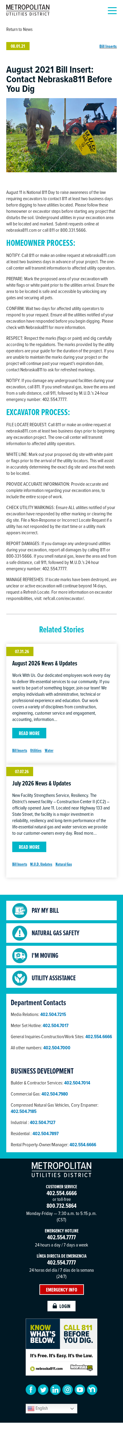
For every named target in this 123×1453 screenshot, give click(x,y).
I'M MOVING (45, 955)
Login (64, 1306)
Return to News (19, 29)
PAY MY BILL (45, 910)
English (41, 1408)
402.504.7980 (54, 1093)
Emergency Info (61, 1289)
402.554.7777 (61, 1237)
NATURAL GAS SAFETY (55, 933)
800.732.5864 (61, 1205)
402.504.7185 (23, 1111)
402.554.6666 (83, 1144)
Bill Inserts (108, 46)
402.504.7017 (55, 1025)
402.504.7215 (53, 1014)
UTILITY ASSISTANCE (54, 978)
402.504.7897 (46, 1133)
